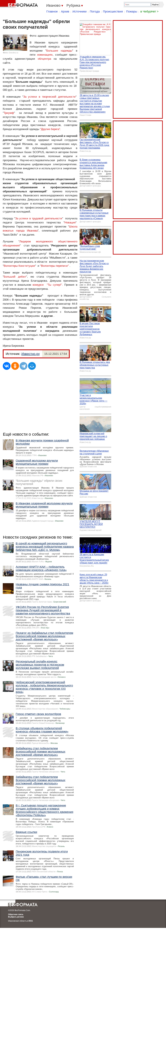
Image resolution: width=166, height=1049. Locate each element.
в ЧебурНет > (149, 11)
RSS (31, 921)
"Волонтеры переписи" (54, 265)
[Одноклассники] (15, 366)
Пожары (131, 11)
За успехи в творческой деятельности (49, 96)
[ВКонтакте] (7, 366)
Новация (70, 222)
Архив (65, 11)
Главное (52, 11)
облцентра (44, 58)
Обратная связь (15, 914)
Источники (79, 11)
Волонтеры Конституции (19, 265)
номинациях (45, 54)
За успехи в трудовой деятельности (38, 218)
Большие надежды (59, 50)
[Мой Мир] (32, 366)
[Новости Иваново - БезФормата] (19, 4)
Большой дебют (15, 276)
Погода (95, 11)
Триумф (9, 112)
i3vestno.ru (13, 53)
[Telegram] (23, 366)
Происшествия (113, 11)
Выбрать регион (16, 917)
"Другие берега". (50, 129)
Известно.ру (30, 354)
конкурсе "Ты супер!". (48, 284)
